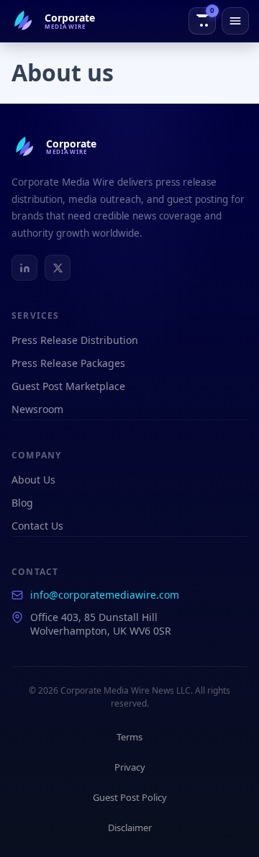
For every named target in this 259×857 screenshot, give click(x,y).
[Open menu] (235, 21)
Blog (22, 502)
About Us (33, 479)
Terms (129, 736)
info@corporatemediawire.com (104, 595)
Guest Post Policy (130, 797)
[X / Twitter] (58, 268)
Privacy (129, 767)
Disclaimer (130, 827)
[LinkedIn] (24, 268)
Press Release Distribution (75, 340)
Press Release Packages (68, 363)
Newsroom (37, 409)
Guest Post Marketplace (68, 386)
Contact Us (37, 525)
